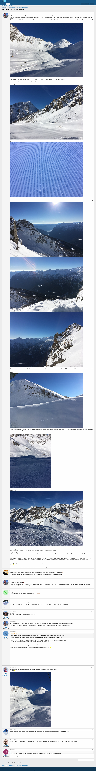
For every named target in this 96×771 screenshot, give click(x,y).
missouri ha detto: (14, 751)
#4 (93, 590)
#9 (93, 667)
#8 (93, 631)
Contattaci (74, 767)
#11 (93, 739)
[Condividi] (91, 13)
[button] (14, 4)
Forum (8, 3)
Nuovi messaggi (4, 5)
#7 (93, 621)
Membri (17, 3)
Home (4, 3)
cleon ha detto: (13, 633)
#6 (93, 611)
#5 (93, 600)
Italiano (4, 767)
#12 (93, 749)
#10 (93, 729)
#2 (93, 570)
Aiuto (88, 767)
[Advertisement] (52, 656)
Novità (12, 3)
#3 (93, 580)
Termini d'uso (79, 767)
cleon (3, 11)
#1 (93, 13)
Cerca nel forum (10, 5)
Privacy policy (84, 767)
